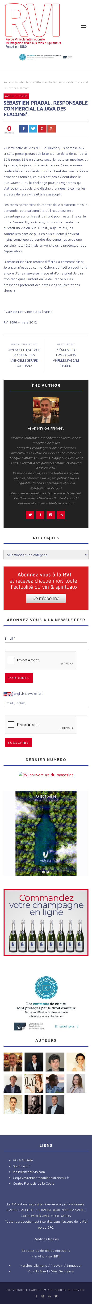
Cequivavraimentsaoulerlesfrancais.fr (41, 1178)
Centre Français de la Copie (33, 1183)
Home (7, 82)
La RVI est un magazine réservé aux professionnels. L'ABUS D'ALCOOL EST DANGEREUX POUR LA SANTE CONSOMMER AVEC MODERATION (46, 1210)
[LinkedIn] (49, 1296)
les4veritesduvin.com (29, 1172)
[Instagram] (43, 1296)
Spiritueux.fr (22, 1166)
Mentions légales (46, 1239)
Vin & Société (23, 1160)
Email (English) (15, 703)
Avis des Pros (23, 82)
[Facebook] (36, 1296)
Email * (10, 638)
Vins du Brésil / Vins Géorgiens (51, 1271)
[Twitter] (55, 1296)
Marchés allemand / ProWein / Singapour (51, 1265)
